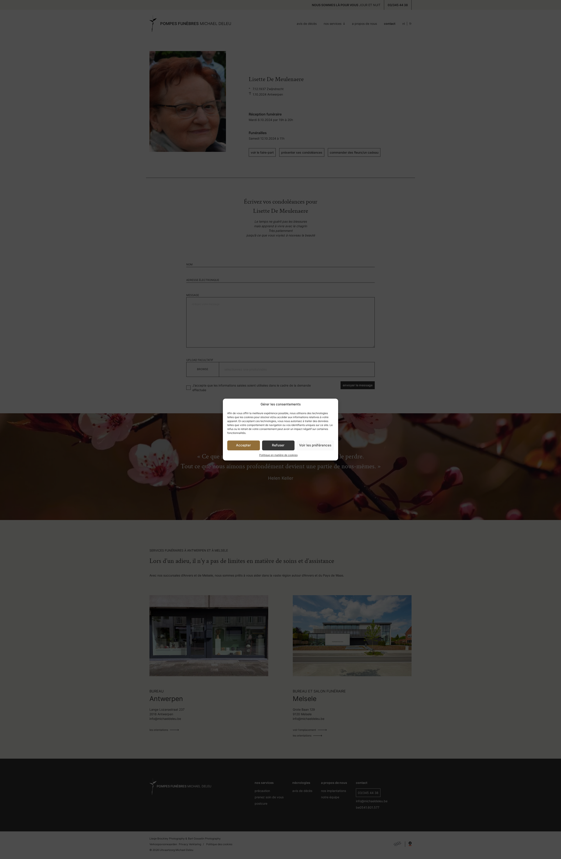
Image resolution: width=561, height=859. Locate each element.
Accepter (243, 445)
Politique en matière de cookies (278, 455)
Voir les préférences (315, 445)
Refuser (278, 445)
